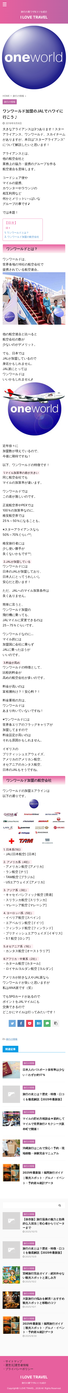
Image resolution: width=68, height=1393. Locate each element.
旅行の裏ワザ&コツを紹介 (34, 1383)
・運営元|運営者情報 (16, 1365)
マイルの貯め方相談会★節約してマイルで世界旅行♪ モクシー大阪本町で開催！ (44, 1124)
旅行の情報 (11, 1039)
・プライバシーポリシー (18, 1369)
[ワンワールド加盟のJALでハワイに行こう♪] (38, 1023)
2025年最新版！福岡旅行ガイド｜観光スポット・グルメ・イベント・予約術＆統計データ (44, 1178)
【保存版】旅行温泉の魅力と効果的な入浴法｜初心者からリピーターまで (44, 1223)
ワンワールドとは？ (18, 232)
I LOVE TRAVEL (34, 17)
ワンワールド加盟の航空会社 (23, 236)
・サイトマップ (12, 1361)
